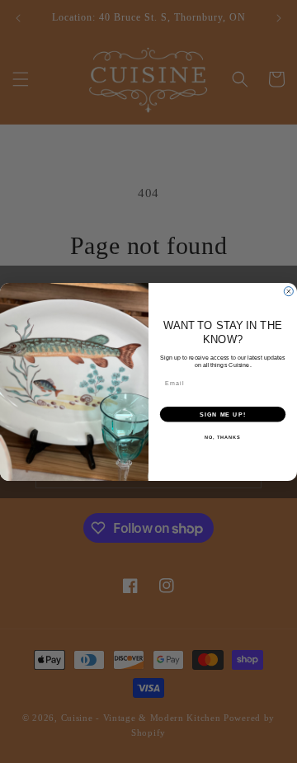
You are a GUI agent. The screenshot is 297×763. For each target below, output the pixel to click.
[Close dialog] (288, 290)
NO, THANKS (223, 436)
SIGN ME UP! (223, 413)
